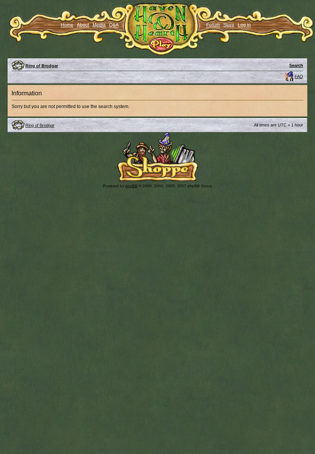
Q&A (114, 25)
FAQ (299, 76)
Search (296, 65)
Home (67, 25)
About (83, 25)
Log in (244, 25)
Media (99, 25)
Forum (213, 25)
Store (228, 25)
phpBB (131, 186)
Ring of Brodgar (41, 65)
